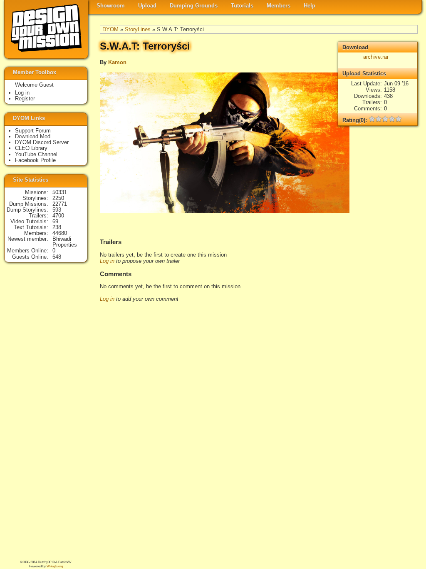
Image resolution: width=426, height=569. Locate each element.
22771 (59, 204)
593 (56, 210)
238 (56, 227)
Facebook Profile (35, 160)
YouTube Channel (36, 154)
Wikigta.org (55, 566)
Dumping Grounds (194, 5)
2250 (58, 198)
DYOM (110, 29)
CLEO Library (31, 148)
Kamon (117, 62)
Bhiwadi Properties (64, 242)
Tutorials (242, 5)
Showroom (111, 5)
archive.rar (376, 57)
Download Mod (32, 136)
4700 (58, 215)
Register (25, 98)
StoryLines (138, 29)
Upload (147, 5)
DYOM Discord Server (42, 142)
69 (55, 221)
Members (278, 5)
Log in (107, 261)
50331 (59, 192)
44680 (59, 233)
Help (309, 5)
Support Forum (33, 130)
